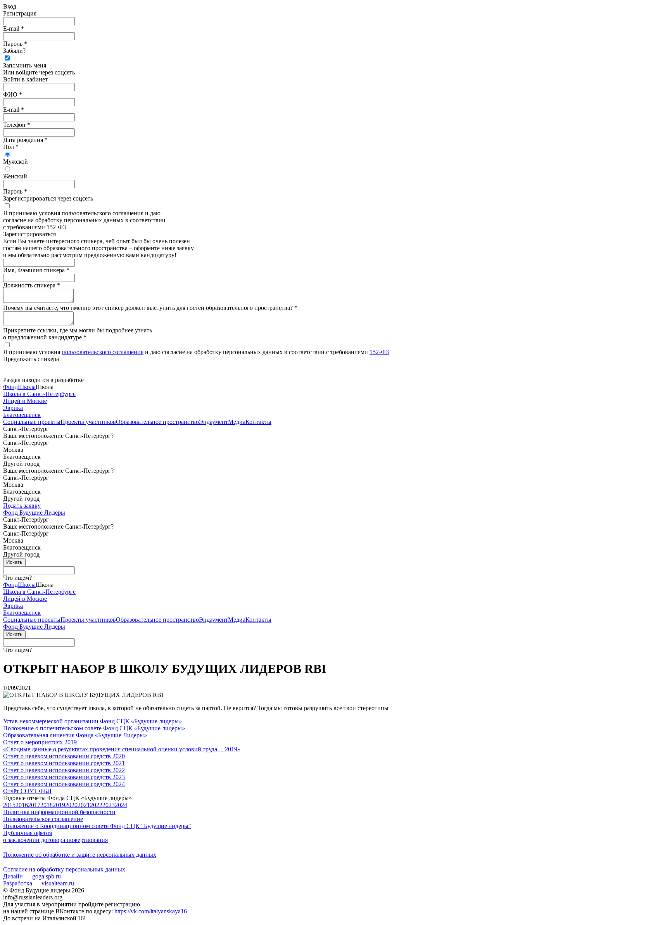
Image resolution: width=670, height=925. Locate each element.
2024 (121, 805)
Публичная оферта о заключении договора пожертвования (55, 836)
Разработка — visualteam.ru (38, 883)
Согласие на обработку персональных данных (64, 869)
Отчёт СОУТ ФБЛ (27, 791)
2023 (108, 805)
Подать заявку (22, 505)
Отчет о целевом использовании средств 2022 (64, 770)
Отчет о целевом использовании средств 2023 (64, 777)
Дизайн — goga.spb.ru (32, 876)
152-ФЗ (379, 352)
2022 (96, 805)
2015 (9, 805)
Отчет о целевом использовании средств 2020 (64, 756)
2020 (71, 805)
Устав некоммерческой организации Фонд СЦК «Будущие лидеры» (92, 721)
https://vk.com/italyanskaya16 (150, 911)
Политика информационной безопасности (59, 812)
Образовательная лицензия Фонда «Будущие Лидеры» (75, 735)
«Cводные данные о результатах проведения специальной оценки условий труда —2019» (121, 749)
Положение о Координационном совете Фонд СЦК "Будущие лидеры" (97, 826)
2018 (46, 805)
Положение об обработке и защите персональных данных (79, 854)
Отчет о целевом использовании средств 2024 (64, 784)
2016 (22, 805)
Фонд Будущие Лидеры (34, 512)
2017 (34, 805)
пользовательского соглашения (102, 352)
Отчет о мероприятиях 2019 (40, 742)
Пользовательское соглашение (43, 819)
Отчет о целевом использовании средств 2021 (64, 763)
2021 (84, 805)
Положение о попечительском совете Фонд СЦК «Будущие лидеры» (94, 728)
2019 (59, 805)
